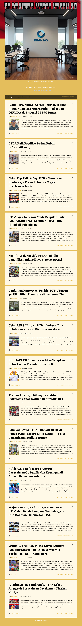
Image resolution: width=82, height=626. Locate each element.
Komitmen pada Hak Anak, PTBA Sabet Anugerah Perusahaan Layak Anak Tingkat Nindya (38, 588)
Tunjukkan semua (68, 97)
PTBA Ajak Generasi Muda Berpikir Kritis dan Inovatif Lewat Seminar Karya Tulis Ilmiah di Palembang (37, 220)
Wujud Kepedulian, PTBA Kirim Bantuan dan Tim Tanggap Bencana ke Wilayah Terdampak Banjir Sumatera (36, 549)
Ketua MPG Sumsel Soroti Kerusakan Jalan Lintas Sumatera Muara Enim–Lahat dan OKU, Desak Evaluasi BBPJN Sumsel (38, 108)
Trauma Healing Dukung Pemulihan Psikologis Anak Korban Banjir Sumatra (36, 397)
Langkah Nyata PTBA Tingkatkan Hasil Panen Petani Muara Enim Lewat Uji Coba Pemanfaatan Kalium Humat (37, 433)
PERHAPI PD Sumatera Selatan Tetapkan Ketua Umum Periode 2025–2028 (37, 362)
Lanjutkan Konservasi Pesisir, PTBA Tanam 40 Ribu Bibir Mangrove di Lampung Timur (38, 292)
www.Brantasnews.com (65, 133)
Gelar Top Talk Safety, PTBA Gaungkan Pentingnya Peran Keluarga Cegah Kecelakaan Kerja (35, 182)
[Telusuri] (76, 4)
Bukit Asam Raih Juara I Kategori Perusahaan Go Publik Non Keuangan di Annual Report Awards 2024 (36, 472)
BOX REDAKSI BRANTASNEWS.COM (41, 90)
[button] (72, 104)
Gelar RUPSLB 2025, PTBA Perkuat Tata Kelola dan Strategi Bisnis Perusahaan (36, 327)
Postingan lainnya (41, 621)
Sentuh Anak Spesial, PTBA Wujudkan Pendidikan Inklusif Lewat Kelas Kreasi (35, 257)
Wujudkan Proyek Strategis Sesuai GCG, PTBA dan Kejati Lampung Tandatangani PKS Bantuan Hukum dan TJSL (36, 511)
